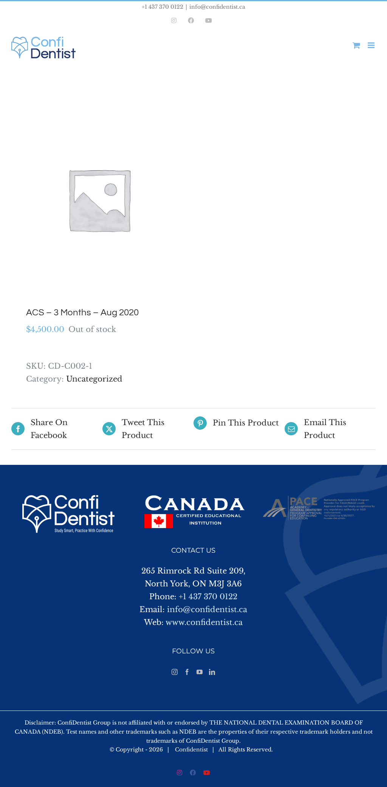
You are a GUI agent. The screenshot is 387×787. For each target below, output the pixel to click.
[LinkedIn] (212, 672)
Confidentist (191, 749)
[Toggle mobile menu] (372, 45)
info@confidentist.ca (217, 6)
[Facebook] (187, 672)
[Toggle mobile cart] (356, 45)
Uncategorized (94, 378)
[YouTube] (200, 672)
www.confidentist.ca (204, 622)
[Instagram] (175, 672)
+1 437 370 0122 (208, 596)
